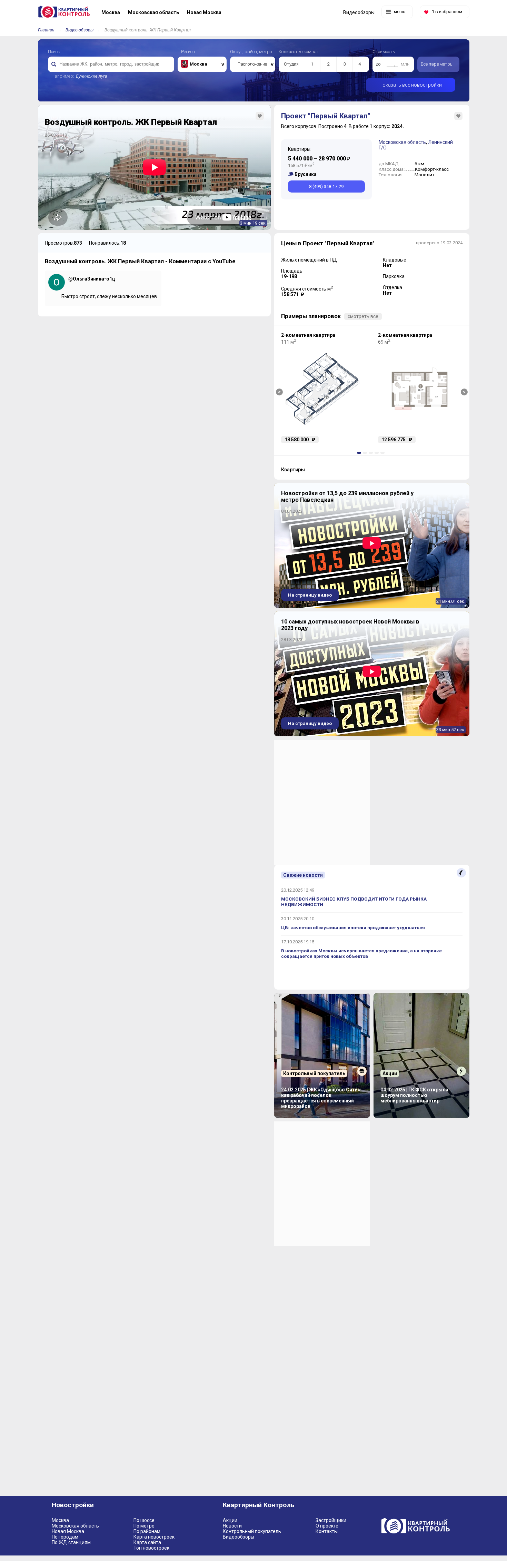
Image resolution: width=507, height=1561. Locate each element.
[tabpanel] (322, 387)
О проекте (327, 1526)
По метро (144, 1526)
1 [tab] (360, 453)
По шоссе (144, 1520)
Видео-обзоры (79, 29)
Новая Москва (68, 1531)
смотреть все (363, 316)
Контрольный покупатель (252, 1531)
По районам (146, 1531)
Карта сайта (147, 1542)
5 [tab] (383, 453)
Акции (230, 1520)
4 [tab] (378, 453)
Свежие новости (303, 875)
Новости (232, 1526)
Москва (60, 1520)
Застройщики (331, 1520)
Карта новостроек (154, 1537)
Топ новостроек (151, 1548)
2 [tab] (366, 453)
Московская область (402, 142)
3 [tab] (372, 453)
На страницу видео (310, 595)
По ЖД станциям (71, 1542)
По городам (65, 1537)
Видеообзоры (238, 1537)
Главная (46, 29)
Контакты (327, 1531)
